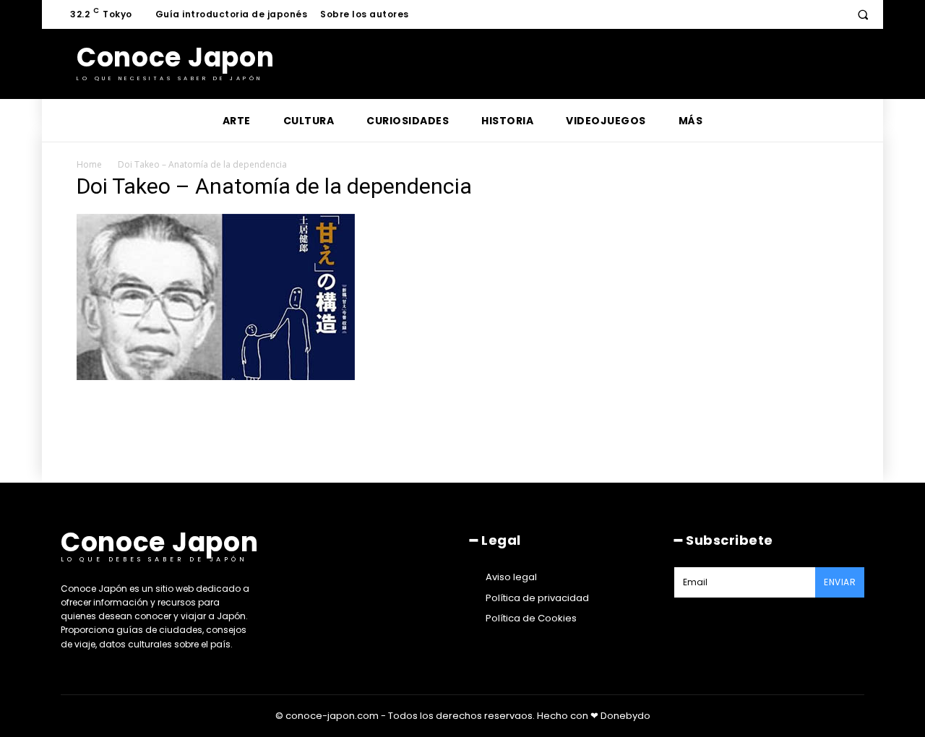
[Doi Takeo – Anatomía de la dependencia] (216, 376)
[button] (862, 14)
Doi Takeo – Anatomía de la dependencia (202, 164)
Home (89, 164)
